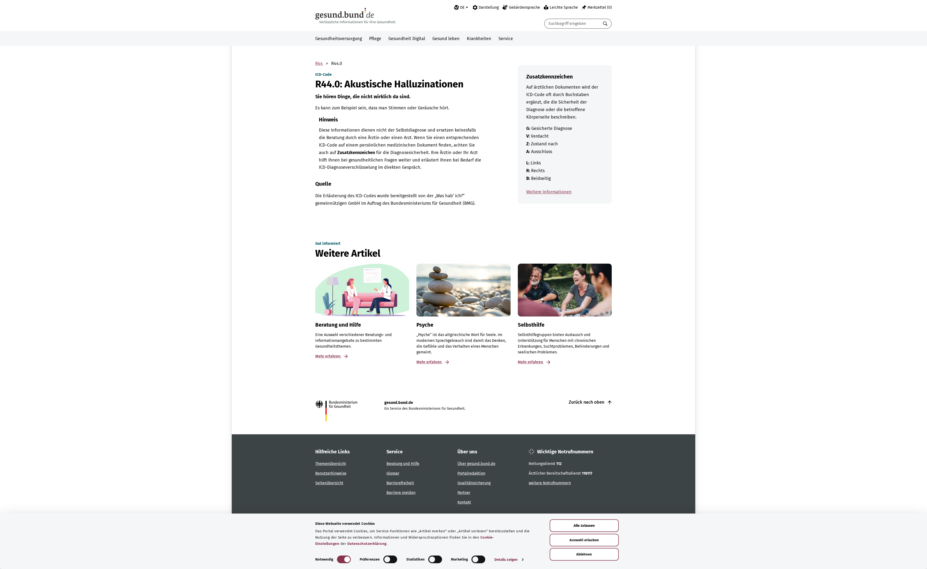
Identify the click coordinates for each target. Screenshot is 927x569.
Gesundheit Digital (406, 38)
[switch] (390, 559)
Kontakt (464, 502)
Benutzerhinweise (330, 473)
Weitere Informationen (549, 192)
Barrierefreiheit (400, 483)
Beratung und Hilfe (402, 463)
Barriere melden (400, 492)
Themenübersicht (330, 463)
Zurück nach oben (587, 402)
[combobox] (572, 24)
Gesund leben (446, 38)
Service (506, 38)
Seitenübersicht (329, 483)
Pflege (375, 38)
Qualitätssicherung (474, 483)
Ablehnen (584, 554)
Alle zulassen (584, 525)
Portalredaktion (471, 473)
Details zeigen (506, 559)
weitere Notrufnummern (550, 483)
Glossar (392, 473)
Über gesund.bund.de (476, 463)
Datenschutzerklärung (366, 543)
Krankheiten (479, 38)
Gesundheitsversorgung (338, 38)
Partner (463, 492)
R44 (319, 63)
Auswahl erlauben (584, 540)
